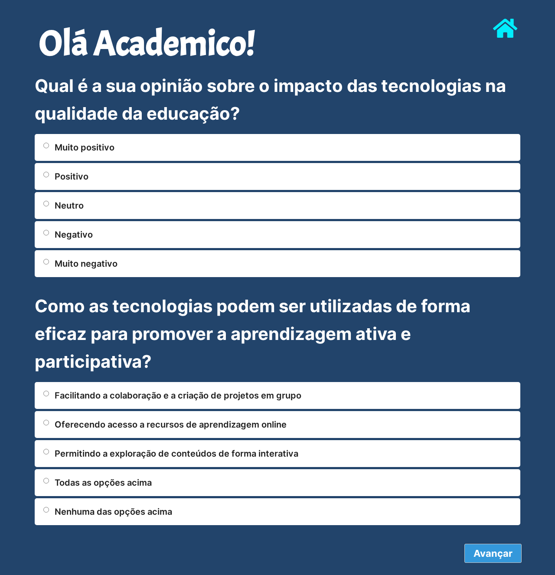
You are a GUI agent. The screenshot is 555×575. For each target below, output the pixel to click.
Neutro (69, 205)
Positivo (71, 176)
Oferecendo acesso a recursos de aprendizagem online (171, 424)
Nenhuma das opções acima (113, 511)
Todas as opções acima (103, 482)
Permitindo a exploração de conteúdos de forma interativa (176, 453)
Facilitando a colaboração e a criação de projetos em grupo (178, 395)
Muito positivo (84, 147)
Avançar (493, 553)
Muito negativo (86, 263)
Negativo (74, 234)
